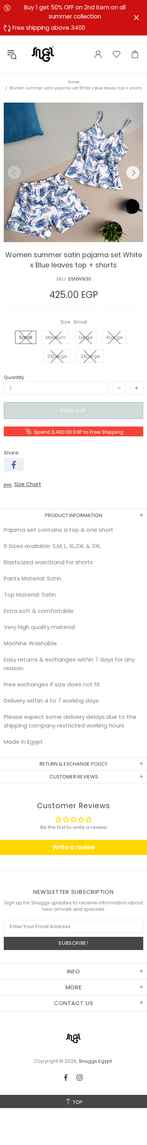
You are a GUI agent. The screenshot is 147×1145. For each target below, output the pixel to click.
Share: (12, 453)
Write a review (73, 847)
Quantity (14, 377)
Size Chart (27, 484)
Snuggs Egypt (43, 54)
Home (73, 82)
